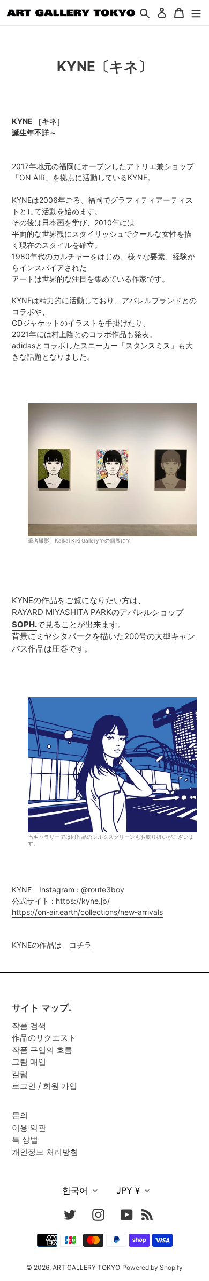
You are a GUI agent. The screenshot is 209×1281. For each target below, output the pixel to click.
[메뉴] (196, 12)
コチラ (80, 944)
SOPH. (24, 624)
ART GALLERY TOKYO (86, 1267)
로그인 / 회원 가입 (44, 1086)
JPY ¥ (128, 1190)
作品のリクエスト (44, 1038)
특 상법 (25, 1139)
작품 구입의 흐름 (42, 1050)
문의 (20, 1115)
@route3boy (102, 889)
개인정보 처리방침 (45, 1152)
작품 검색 (29, 1026)
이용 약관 (29, 1128)
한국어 (75, 1190)
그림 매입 (29, 1062)
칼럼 (20, 1074)
